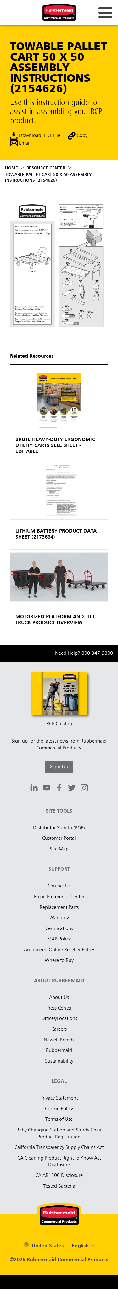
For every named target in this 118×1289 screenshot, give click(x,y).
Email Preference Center (59, 896)
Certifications (59, 928)
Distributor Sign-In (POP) (59, 828)
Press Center (59, 1008)
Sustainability (59, 1061)
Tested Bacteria (59, 1186)
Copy (81, 136)
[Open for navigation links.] (105, 12)
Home (11, 168)
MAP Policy (59, 939)
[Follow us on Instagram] (84, 788)
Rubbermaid (59, 1050)
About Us (59, 997)
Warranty (59, 918)
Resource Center (45, 168)
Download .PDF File (39, 136)
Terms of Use (59, 1119)
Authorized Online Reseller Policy (59, 949)
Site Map (59, 849)
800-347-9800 (97, 653)
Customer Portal (59, 838)
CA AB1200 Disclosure (59, 1175)
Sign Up (59, 766)
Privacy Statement (59, 1098)
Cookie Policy (59, 1109)
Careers (59, 1029)
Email (24, 143)
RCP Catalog (59, 723)
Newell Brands (59, 1040)
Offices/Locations (59, 1018)
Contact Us (59, 886)
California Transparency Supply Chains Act (59, 1147)
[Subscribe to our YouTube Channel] (46, 788)
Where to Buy (59, 960)
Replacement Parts (59, 907)
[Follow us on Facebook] (59, 788)
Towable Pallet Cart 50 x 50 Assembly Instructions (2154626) (48, 177)
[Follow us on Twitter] (71, 788)
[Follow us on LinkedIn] (34, 788)
